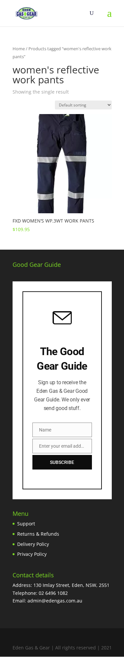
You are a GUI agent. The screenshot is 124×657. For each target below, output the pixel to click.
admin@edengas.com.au (54, 600)
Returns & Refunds (38, 534)
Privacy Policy (32, 554)
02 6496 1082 (53, 593)
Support (26, 523)
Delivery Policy (33, 544)
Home (19, 49)
